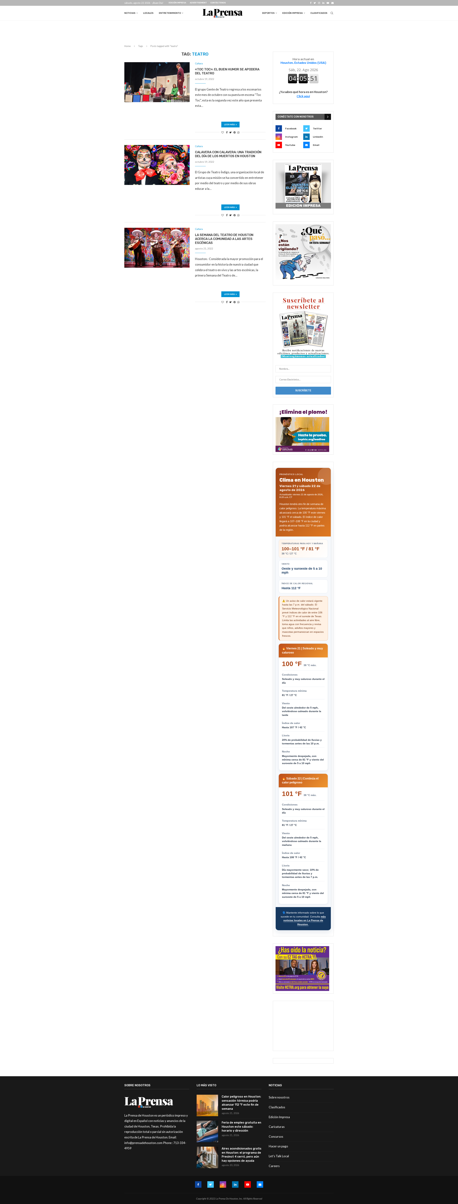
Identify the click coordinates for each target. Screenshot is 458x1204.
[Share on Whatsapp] (238, 132)
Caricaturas (277, 1127)
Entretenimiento (170, 13)
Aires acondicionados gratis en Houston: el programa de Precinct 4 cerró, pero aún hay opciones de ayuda (241, 1154)
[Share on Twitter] (230, 132)
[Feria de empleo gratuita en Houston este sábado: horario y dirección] (207, 1131)
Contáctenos (218, 3)
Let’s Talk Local (279, 1156)
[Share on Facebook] (227, 132)
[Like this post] (222, 132)
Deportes (268, 13)
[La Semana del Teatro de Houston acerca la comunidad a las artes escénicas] (157, 248)
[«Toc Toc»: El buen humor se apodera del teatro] (157, 82)
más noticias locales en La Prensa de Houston (304, 920)
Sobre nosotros (279, 1097)
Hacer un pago (278, 1146)
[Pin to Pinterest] (234, 132)
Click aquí (303, 96)
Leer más (229, 124)
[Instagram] (319, 3)
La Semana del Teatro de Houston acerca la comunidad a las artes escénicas (224, 239)
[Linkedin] (323, 3)
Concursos (276, 1136)
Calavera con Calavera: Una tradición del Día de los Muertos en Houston (228, 154)
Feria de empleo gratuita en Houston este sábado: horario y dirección (241, 1126)
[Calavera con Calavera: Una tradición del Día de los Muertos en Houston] (157, 165)
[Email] (332, 3)
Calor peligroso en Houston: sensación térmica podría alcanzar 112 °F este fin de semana (241, 1102)
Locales (148, 13)
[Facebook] (310, 3)
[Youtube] (328, 3)
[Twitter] (315, 3)
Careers (274, 1166)
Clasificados (318, 13)
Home (127, 46)
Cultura (199, 63)
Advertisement (198, 3)
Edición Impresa (177, 3)
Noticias (129, 13)
